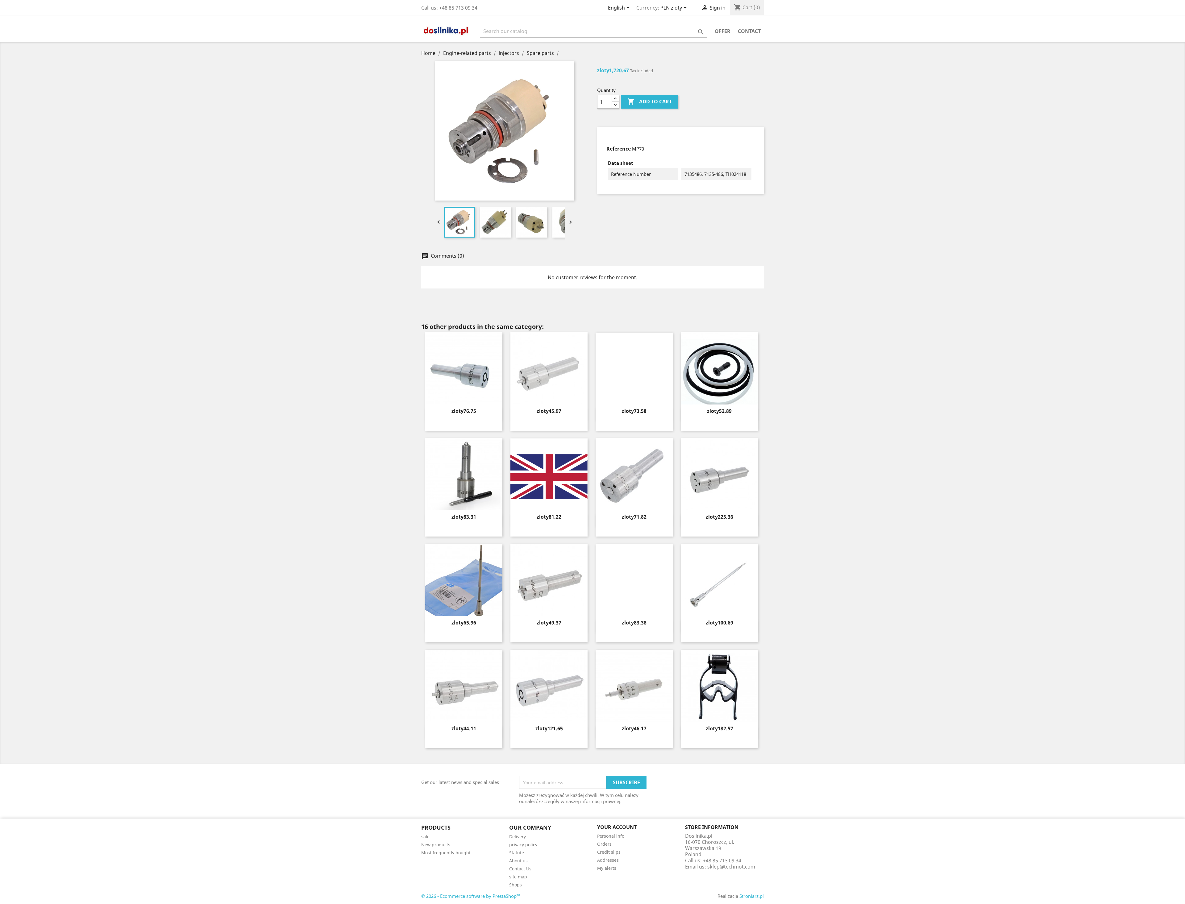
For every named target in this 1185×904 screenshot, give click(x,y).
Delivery (517, 837)
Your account (617, 827)
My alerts (606, 868)
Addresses (608, 860)
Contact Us (520, 869)
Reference (618, 149)
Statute (516, 853)
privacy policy (523, 845)
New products (435, 845)
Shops (515, 885)
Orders (604, 844)
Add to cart (649, 101)
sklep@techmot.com (731, 866)
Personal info (610, 836)
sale (425, 837)
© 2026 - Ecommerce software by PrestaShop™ (470, 896)
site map (518, 877)
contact (749, 31)
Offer (722, 31)
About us (518, 861)
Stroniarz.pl (751, 896)
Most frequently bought (446, 853)
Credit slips (609, 852)
